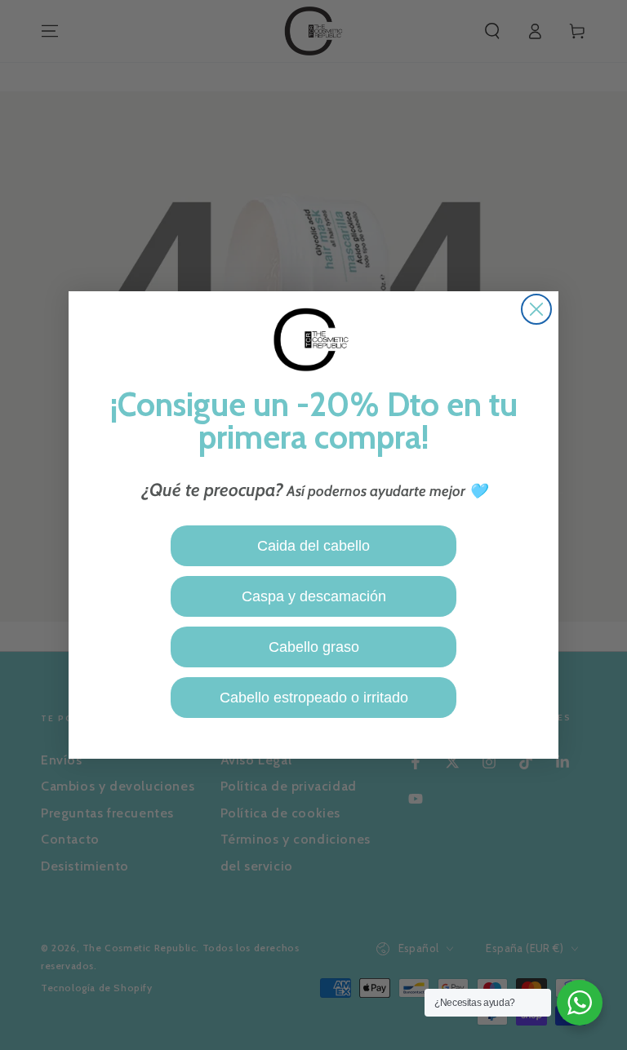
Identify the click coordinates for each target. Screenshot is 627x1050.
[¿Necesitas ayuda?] (580, 1003)
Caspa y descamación (314, 596)
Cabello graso (314, 647)
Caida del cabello (313, 546)
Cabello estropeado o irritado (314, 697)
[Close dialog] (536, 309)
